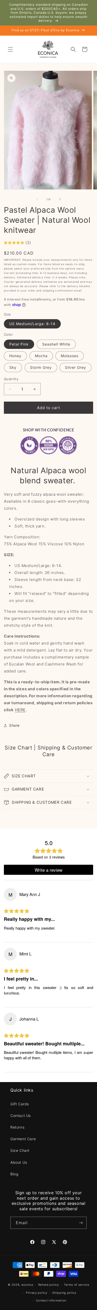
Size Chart (19, 1150)
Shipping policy (64, 1292)
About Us (18, 1162)
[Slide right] (60, 199)
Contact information (51, 1300)
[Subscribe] (80, 1223)
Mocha (41, 356)
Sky (13, 367)
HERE (20, 709)
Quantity (11, 379)
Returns (17, 1127)
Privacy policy (36, 1292)
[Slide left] (37, 199)
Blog (14, 1174)
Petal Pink (19, 344)
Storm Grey (41, 367)
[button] (10, 49)
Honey (15, 356)
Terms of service (76, 1284)
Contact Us (20, 1115)
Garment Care (23, 1139)
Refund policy (48, 1284)
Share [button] (14, 725)
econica (27, 1284)
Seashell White (56, 344)
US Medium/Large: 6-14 (32, 323)
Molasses (69, 356)
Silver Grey (75, 367)
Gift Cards (19, 1104)
